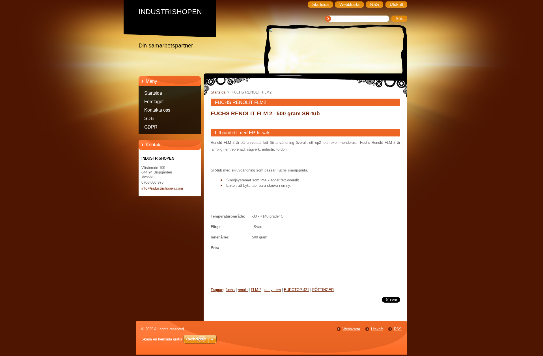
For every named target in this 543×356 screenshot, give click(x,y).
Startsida (153, 93)
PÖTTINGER (323, 290)
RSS (398, 329)
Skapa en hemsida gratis (161, 339)
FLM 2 (256, 290)
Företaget (153, 101)
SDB (149, 118)
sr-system (272, 290)
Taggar (217, 290)
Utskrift (377, 329)
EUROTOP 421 (296, 290)
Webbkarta (351, 329)
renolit (243, 290)
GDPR (151, 127)
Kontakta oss (157, 110)
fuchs (230, 290)
